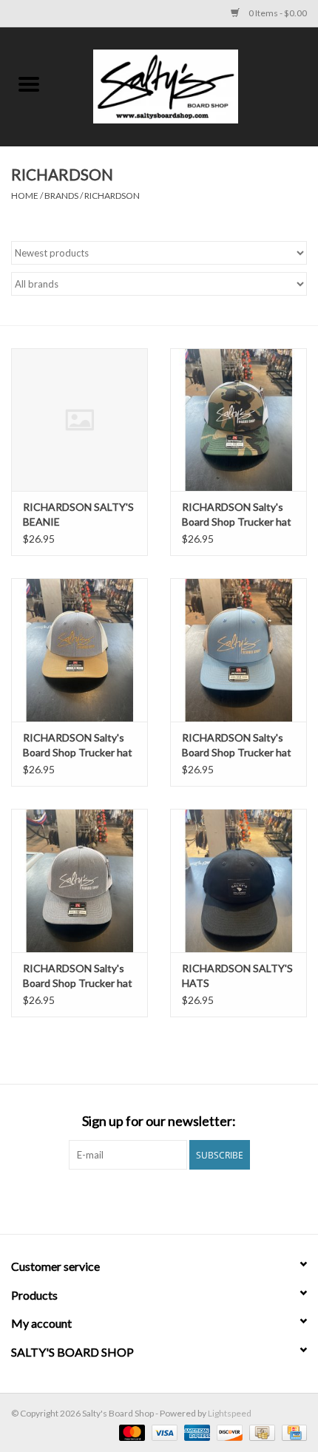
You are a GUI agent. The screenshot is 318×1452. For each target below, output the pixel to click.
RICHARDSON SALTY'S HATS (237, 975)
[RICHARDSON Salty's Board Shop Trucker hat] (238, 420)
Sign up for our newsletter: (159, 1121)
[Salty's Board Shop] (188, 85)
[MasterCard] (130, 1431)
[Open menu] (29, 83)
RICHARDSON (112, 195)
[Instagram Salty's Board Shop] (172, 1200)
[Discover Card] (228, 1431)
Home (24, 195)
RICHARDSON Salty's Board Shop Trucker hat (236, 514)
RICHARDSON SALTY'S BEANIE (78, 514)
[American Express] (195, 1431)
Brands (61, 195)
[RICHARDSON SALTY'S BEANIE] (79, 420)
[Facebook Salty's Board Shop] (146, 1200)
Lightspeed (229, 1413)
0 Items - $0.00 (277, 12)
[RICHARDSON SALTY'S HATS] (238, 880)
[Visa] (162, 1431)
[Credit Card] (292, 1431)
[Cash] (260, 1431)
